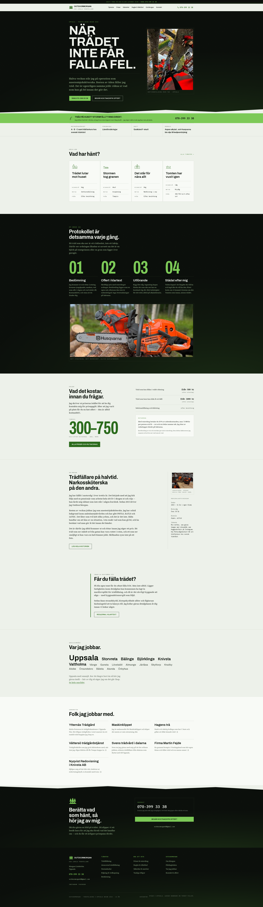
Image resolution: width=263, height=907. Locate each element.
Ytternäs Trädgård (82, 724)
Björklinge (146, 659)
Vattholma (77, 664)
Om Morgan (150, 7)
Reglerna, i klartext (106, 614)
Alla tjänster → (187, 154)
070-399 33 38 (76, 874)
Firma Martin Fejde (168, 743)
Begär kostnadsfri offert (107, 98)
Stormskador (106, 869)
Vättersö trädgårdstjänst (86, 743)
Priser (118, 7)
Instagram (73, 884)
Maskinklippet (122, 724)
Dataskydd (144, 897)
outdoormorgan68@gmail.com (164, 827)
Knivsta (164, 659)
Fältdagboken (171, 865)
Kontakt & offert (172, 873)
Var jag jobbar (171, 869)
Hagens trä (162, 724)
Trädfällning (106, 861)
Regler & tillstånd (137, 7)
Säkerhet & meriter (141, 869)
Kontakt (159, 7)
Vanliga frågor (139, 873)
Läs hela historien (80, 546)
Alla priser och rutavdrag (84, 444)
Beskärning (105, 877)
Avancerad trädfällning (110, 865)
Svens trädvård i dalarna (129, 743)
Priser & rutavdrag (141, 861)
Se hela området (76, 682)
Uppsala (83, 658)
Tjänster (111, 7)
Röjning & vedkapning (110, 873)
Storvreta (110, 659)
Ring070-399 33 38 (80, 98)
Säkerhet (126, 7)
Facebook (82, 884)
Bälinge (127, 659)
